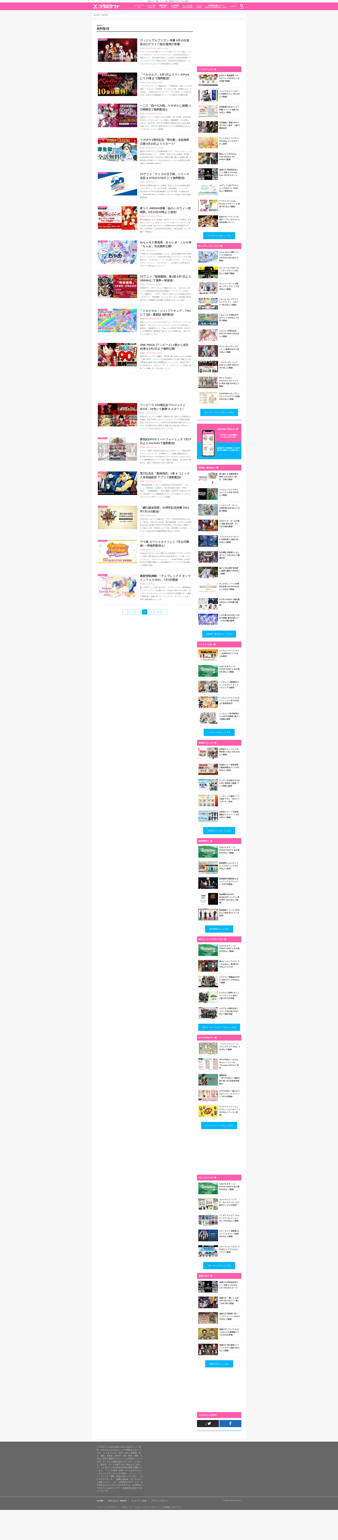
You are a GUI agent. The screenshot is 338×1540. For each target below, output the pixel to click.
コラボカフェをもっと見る (219, 235)
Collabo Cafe (106, 6)
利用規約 (167, 1507)
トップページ (139, 6)
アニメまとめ (187, 6)
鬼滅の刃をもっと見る (219, 1364)
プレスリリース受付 (139, 1501)
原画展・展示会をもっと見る (219, 634)
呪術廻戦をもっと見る (219, 929)
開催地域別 (163, 6)
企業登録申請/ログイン (215, 6)
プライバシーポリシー (159, 1501)
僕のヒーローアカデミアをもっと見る (219, 1027)
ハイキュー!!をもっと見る (219, 732)
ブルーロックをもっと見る (219, 1265)
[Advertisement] (145, 387)
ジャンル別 (151, 6)
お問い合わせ (122, 1479)
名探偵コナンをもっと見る (219, 831)
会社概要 (100, 1501)
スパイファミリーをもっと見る (219, 1125)
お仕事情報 (175, 6)
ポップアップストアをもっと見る (219, 412)
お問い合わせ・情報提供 (117, 1501)
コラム (198, 6)
